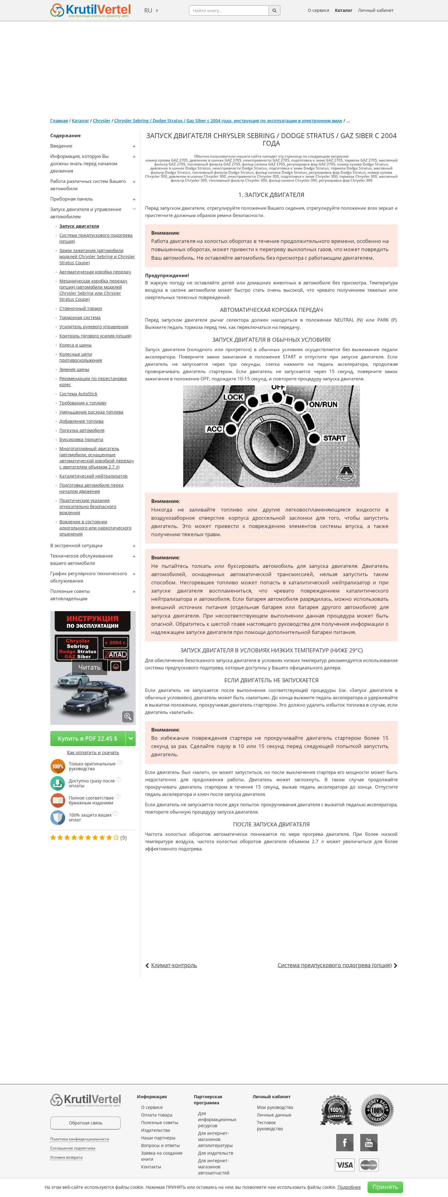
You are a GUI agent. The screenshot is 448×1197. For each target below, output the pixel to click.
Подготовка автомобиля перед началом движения (91, 488)
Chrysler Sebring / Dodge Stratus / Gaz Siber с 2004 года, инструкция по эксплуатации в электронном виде (228, 120)
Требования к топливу (82, 403)
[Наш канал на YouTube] (369, 1142)
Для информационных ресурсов (217, 1119)
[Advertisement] (224, 67)
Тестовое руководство (270, 1125)
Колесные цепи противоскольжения (80, 357)
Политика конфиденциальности (79, 1139)
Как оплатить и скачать (93, 752)
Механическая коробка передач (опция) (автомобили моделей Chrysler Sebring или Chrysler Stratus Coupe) (93, 290)
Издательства (155, 1130)
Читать (89, 667)
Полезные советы (159, 1122)
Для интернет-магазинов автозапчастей (213, 1167)
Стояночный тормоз (80, 308)
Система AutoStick (78, 394)
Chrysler (101, 120)
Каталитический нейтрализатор (93, 476)
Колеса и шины (75, 345)
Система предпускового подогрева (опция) (335, 965)
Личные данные (274, 1115)
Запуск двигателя (79, 226)
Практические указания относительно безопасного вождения (87, 506)
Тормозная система (80, 317)
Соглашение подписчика (72, 1148)
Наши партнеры (158, 1138)
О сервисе (318, 10)
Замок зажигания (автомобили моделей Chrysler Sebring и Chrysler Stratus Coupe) (97, 256)
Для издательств (215, 1153)
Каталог (344, 10)
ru (148, 10)
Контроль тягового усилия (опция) (95, 336)
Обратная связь (85, 1123)
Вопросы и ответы (160, 1145)
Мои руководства (275, 1107)
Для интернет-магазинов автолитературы (215, 1139)
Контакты (151, 1167)
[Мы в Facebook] (345, 1142)
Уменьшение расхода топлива (91, 412)
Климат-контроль (174, 965)
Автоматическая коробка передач (95, 272)
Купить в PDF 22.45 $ (87, 738)
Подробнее (349, 1187)
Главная (59, 120)
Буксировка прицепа (81, 439)
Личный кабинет (376, 10)
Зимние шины (74, 369)
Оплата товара (156, 1115)
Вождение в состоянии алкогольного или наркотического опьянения (95, 528)
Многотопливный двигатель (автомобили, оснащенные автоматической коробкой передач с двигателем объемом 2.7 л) (96, 458)
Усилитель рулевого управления (93, 327)
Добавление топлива (81, 421)
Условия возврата (66, 1157)
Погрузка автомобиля (82, 430)
